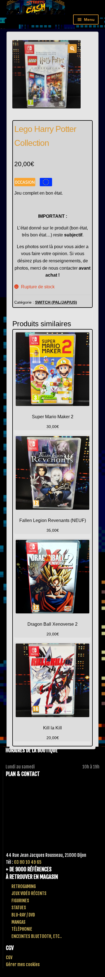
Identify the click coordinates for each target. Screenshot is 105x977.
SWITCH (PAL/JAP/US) (56, 302)
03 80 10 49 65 (27, 862)
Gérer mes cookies (23, 964)
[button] (72, 48)
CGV (9, 957)
